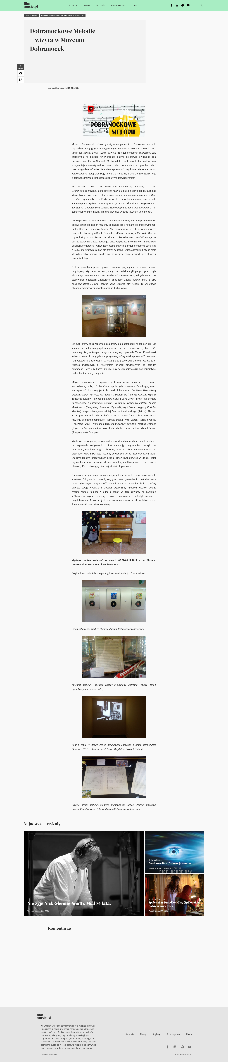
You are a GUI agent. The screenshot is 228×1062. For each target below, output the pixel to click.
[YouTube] (188, 5)
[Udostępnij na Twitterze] (21, 80)
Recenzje (73, 5)
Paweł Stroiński (155, 868)
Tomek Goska (33, 911)
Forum (135, 5)
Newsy (87, 5)
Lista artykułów (31, 15)
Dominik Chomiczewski (57, 88)
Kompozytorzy (118, 5)
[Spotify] (182, 5)
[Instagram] (177, 5)
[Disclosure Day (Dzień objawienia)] (174, 852)
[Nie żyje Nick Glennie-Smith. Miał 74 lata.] (84, 873)
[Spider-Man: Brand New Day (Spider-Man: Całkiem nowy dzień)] (174, 895)
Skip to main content (4, 2)
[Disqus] (114, 969)
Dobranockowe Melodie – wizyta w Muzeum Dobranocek (62, 15)
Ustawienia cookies (49, 1055)
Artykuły (100, 5)
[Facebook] (171, 5)
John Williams (155, 860)
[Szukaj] (201, 5)
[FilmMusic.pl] (31, 5)
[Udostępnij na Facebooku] (21, 73)
